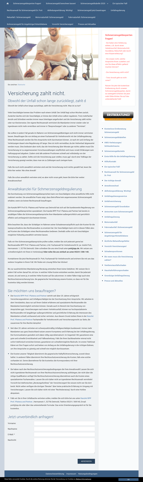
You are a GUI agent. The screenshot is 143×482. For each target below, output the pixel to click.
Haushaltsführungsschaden (116, 270)
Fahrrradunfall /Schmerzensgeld (118, 227)
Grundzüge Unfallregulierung (117, 275)
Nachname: (12, 429)
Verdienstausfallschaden (115, 265)
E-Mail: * (11, 434)
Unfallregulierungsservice (115, 196)
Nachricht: (12, 440)
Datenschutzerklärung (55, 474)
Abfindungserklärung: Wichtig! (117, 191)
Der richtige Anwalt (112, 180)
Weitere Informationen (83, 479)
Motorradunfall (111, 222)
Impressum (71, 474)
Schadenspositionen (113, 251)
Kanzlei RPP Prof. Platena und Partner (30, 296)
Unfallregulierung (112, 217)
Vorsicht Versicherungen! (115, 246)
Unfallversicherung (112, 201)
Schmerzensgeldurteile (114, 151)
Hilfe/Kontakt (110, 161)
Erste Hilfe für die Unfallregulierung (119, 156)
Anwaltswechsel (111, 186)
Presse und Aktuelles (113, 281)
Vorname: (12, 423)
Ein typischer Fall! (112, 167)
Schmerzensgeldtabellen (115, 137)
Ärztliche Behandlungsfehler (116, 241)
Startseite (21, 85)
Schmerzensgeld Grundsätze (116, 206)
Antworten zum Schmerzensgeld (118, 212)
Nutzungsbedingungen (87, 474)
